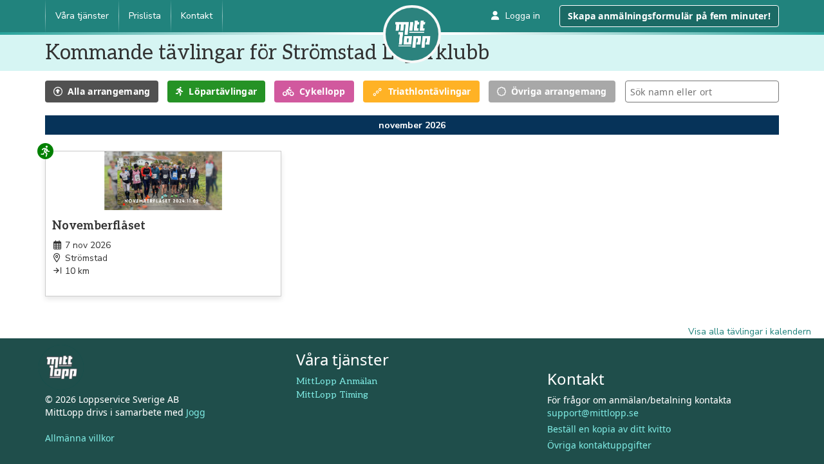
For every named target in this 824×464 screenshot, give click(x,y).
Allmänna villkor (80, 438)
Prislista (145, 16)
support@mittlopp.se (593, 413)
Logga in (522, 16)
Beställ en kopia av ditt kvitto (609, 429)
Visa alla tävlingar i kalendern (749, 331)
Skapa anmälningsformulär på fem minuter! (669, 16)
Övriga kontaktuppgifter (599, 445)
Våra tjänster (82, 16)
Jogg (195, 412)
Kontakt (196, 16)
